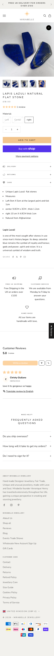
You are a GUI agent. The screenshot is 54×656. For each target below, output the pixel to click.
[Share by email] (25, 257)
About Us (7, 518)
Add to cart (27, 140)
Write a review (20, 363)
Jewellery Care (10, 582)
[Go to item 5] (42, 84)
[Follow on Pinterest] (18, 505)
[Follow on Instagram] (11, 505)
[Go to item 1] (7, 84)
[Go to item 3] (24, 84)
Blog (5, 533)
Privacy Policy (9, 597)
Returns (7, 572)
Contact (6, 562)
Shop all (7, 523)
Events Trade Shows (13, 538)
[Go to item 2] (15, 84)
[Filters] (42, 363)
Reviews (7, 528)
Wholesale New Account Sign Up (19, 543)
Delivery (7, 567)
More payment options (27, 156)
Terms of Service (11, 602)
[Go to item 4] (33, 84)
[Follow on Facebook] (4, 505)
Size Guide (8, 587)
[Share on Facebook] (13, 257)
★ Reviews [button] (51, 330)
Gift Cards (8, 548)
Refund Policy (9, 577)
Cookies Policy (10, 592)
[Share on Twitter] (17, 257)
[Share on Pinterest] (21, 257)
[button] (10, 107)
